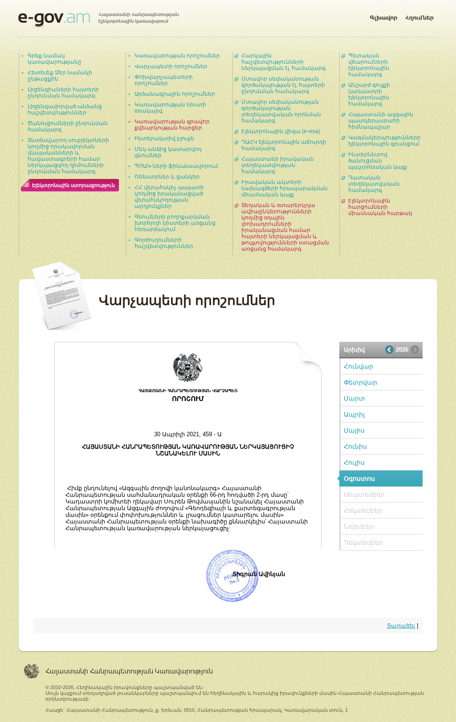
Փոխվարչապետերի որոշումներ (163, 80)
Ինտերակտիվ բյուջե (164, 138)
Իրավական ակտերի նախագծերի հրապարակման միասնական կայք (284, 188)
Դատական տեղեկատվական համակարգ (374, 183)
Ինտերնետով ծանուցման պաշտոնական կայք (377, 160)
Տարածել (401, 625)
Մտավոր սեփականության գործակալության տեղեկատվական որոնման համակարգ (281, 111)
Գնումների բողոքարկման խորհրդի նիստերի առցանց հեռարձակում (175, 223)
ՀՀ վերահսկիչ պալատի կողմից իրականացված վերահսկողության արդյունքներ (169, 196)
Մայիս (354, 430)
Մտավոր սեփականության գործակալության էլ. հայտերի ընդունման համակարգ (283, 85)
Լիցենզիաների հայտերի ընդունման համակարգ (63, 92)
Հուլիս (354, 462)
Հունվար (358, 366)
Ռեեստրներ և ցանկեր (167, 177)
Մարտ (354, 398)
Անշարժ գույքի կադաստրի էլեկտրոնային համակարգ (369, 94)
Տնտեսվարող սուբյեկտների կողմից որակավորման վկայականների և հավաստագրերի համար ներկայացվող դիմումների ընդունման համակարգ (68, 155)
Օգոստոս (359, 478)
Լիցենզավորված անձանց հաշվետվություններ (65, 109)
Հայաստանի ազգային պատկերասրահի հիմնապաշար (380, 120)
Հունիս (355, 446)
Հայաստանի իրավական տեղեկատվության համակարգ (277, 165)
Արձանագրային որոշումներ (174, 94)
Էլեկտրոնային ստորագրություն (73, 185)
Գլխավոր (383, 16)
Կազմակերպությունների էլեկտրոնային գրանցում (384, 140)
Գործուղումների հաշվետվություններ (163, 243)
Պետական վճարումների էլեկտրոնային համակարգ (368, 65)
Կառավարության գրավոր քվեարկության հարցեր (172, 124)
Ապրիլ (354, 414)
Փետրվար (360, 382)
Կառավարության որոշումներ (177, 56)
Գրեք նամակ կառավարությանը (54, 59)
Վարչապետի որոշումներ (171, 66)
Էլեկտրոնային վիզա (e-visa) (280, 131)
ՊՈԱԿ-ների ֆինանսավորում (176, 166)
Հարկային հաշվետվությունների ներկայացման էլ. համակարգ (283, 62)
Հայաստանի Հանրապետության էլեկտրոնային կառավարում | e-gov (98, 20)
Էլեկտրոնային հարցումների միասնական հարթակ (380, 207)
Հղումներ (419, 16)
